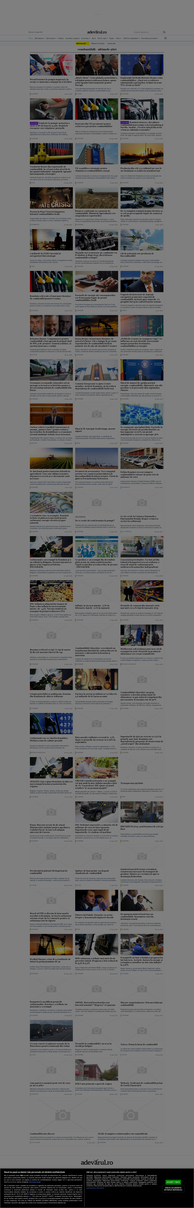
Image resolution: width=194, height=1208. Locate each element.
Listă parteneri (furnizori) (95, 1188)
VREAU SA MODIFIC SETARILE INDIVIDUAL (173, 1189)
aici (30, 1196)
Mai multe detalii (34, 1182)
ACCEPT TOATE (173, 1182)
